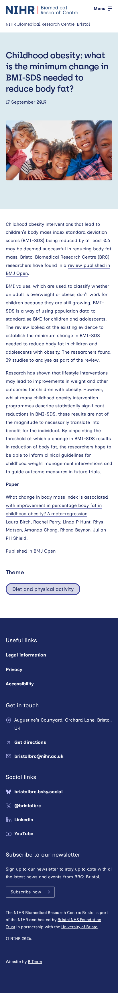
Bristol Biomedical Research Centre (42, 10)
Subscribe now (26, 892)
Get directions (30, 742)
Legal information (26, 655)
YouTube (23, 833)
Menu (99, 8)
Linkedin (23, 819)
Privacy (14, 669)
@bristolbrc (27, 805)
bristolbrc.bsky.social (38, 791)
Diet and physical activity (43, 589)
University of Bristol (79, 926)
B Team (35, 961)
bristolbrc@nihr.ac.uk (38, 756)
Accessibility (20, 683)
